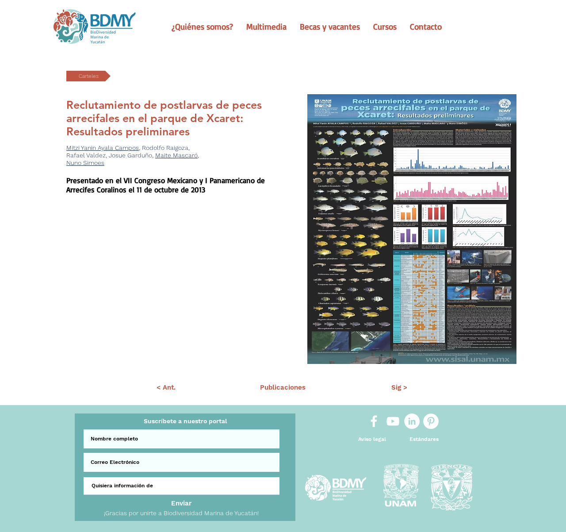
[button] (202, 26)
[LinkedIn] (412, 421)
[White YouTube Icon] (393, 421)
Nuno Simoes (85, 162)
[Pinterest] (431, 421)
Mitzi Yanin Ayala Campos (102, 147)
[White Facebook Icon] (374, 421)
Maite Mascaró (176, 155)
